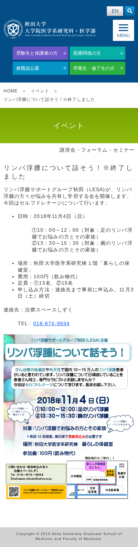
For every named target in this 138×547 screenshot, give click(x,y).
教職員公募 (27, 68)
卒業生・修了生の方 (94, 68)
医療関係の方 (87, 53)
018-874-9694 (51, 323)
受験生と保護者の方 (37, 53)
